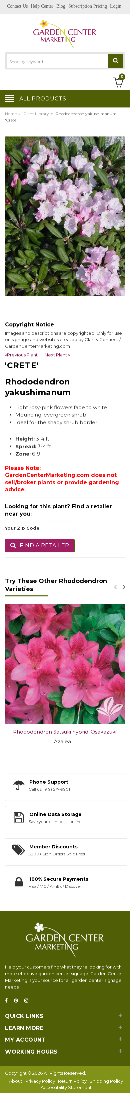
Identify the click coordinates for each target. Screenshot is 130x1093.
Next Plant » (57, 354)
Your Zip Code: (23, 528)
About (15, 1081)
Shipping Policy (106, 1081)
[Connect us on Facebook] (8, 1001)
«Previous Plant (21, 354)
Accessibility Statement (66, 1087)
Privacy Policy (40, 1081)
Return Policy (72, 1081)
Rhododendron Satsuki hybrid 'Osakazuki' (65, 732)
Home (11, 113)
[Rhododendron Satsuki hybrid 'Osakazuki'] (65, 664)
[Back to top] (123, 1081)
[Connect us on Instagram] (28, 1001)
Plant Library (36, 113)
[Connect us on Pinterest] (18, 1001)
